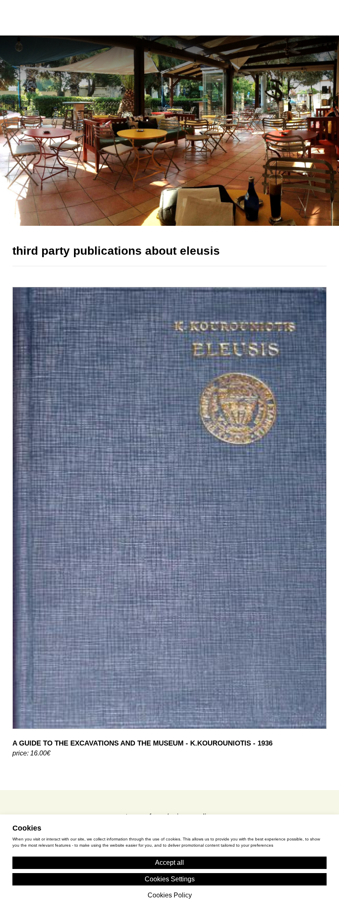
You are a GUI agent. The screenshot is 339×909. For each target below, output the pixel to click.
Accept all (169, 862)
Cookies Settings (170, 879)
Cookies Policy (170, 811)
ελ (272, 17)
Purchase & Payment (169, 796)
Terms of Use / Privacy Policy (170, 781)
